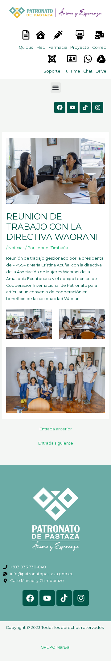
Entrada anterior (55, 429)
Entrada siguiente (55, 443)
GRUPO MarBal (55, 647)
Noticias (16, 247)
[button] (56, 87)
